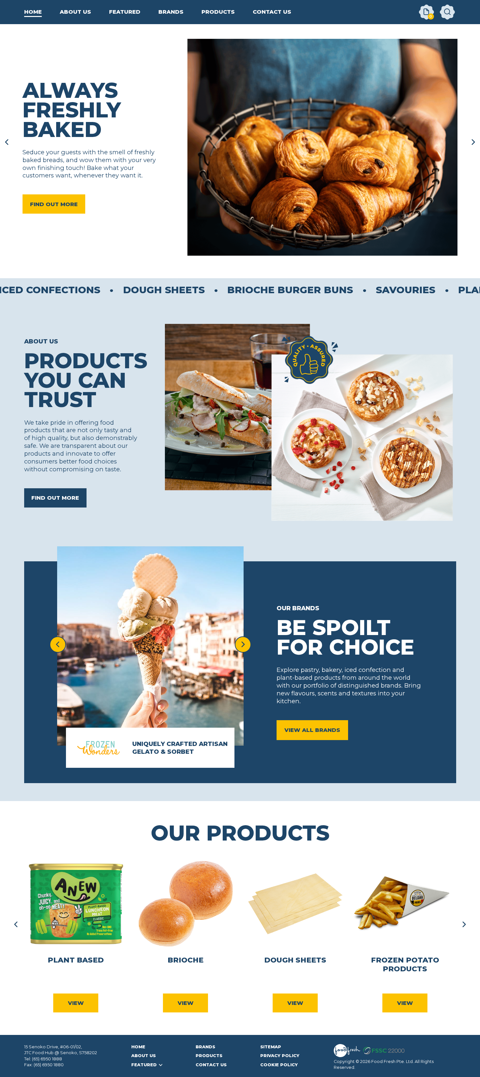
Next (464, 924)
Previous (16, 924)
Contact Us (211, 1064)
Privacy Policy (279, 1055)
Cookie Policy (279, 1064)
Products (209, 1055)
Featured (144, 1064)
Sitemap (270, 1046)
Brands (205, 1046)
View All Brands (312, 730)
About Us (143, 1055)
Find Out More (54, 204)
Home (138, 1046)
